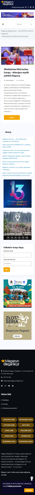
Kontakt (5, 404)
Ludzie (9, 430)
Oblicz (6, 269)
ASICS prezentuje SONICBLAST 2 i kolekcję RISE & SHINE (17, 146)
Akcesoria (9, 419)
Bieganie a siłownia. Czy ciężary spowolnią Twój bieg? (16, 168)
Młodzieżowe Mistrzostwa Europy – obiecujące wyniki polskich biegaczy (16, 72)
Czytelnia (9, 425)
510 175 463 (7, 377)
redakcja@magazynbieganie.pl (13, 381)
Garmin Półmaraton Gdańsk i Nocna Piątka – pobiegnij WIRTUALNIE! (17, 157)
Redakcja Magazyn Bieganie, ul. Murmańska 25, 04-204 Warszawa (17, 372)
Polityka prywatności (9, 408)
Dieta (26, 425)
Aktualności (25, 419)
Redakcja (5, 400)
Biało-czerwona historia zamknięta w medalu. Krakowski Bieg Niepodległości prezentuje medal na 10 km (17, 175)
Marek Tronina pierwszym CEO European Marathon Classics (16, 163)
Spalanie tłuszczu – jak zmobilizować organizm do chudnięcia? (15, 140)
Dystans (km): (8, 251)
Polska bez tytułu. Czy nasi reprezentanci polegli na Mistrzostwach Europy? (16, 151)
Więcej (11, 117)
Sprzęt (9, 436)
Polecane (26, 430)
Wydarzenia (26, 441)
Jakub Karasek (10, 80)
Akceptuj (29, 490)
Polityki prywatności (14, 486)
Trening (26, 436)
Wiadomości (9, 441)
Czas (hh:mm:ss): (9, 259)
